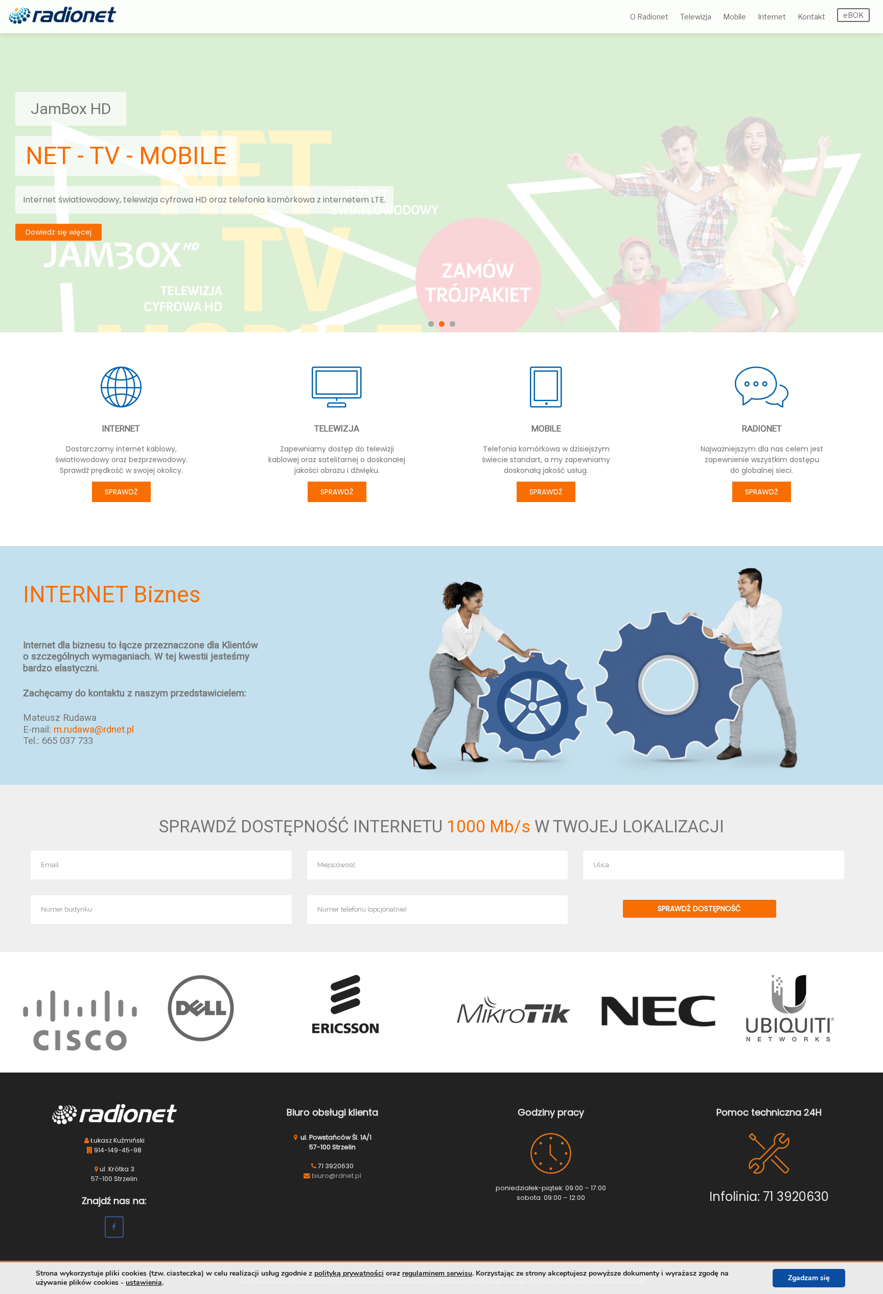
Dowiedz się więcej (58, 231)
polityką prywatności (349, 1273)
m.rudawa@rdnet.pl (94, 729)
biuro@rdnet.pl (336, 1175)
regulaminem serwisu (437, 1273)
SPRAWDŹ (121, 492)
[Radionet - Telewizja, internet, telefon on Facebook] (114, 1227)
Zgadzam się (809, 1278)
